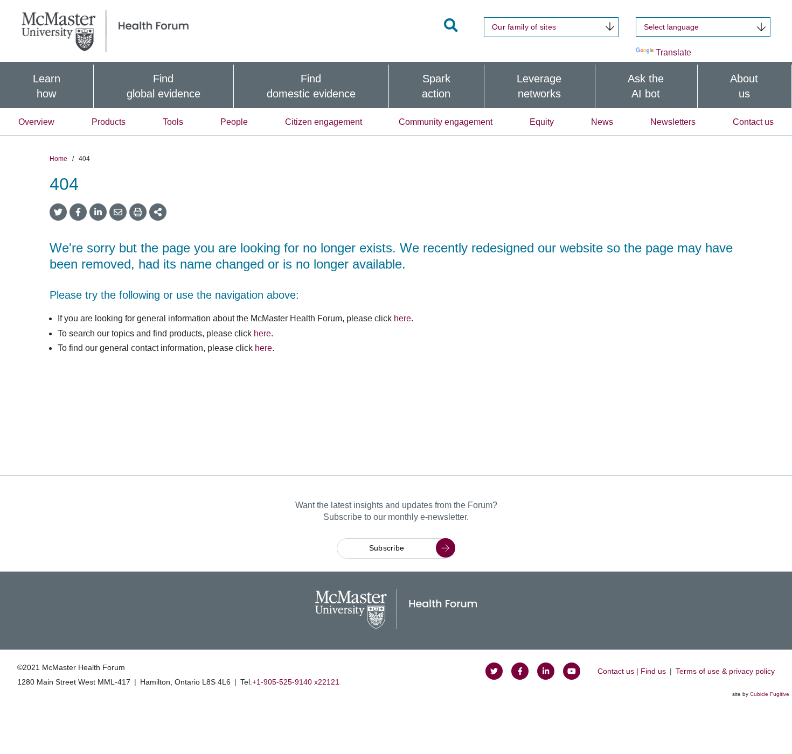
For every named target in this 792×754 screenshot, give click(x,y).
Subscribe (387, 548)
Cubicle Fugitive (769, 694)
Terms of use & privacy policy (725, 671)
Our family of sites (524, 27)
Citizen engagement (323, 121)
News (602, 121)
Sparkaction (436, 86)
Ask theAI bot (646, 86)
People (234, 121)
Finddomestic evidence (311, 86)
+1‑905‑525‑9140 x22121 (295, 682)
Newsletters (673, 121)
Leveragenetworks (539, 86)
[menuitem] (46, 86)
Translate (673, 52)
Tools (173, 121)
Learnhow (46, 86)
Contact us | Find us (632, 671)
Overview (36, 121)
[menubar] (396, 86)
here (402, 318)
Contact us (753, 121)
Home (58, 159)
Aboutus (744, 86)
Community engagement (445, 121)
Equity (542, 121)
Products (109, 121)
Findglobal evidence (163, 86)
